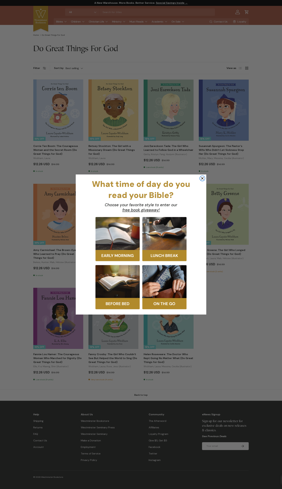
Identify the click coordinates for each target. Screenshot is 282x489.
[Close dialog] (202, 178)
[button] (117, 239)
